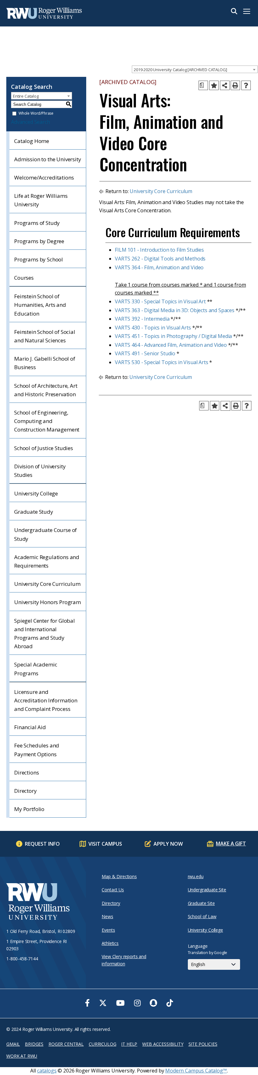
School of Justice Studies (43, 448)
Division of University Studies (39, 470)
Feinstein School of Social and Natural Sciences (44, 336)
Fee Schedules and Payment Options (36, 750)
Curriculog (102, 1044)
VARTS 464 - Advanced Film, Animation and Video (171, 344)
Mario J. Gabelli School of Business (44, 363)
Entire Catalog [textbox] (26, 96)
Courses (24, 277)
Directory (25, 790)
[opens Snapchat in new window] (153, 1003)
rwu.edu (196, 876)
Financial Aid (30, 727)
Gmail (13, 1044)
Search (234, 11)
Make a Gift (231, 843)
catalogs (47, 1070)
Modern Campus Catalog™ (196, 1070)
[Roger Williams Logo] (37, 13)
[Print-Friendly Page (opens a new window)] (235, 85)
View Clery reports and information (124, 959)
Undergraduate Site (207, 890)
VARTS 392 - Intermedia (142, 318)
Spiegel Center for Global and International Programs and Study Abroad (44, 633)
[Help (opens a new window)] (246, 85)
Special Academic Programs (35, 669)
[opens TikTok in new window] (169, 1003)
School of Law (202, 916)
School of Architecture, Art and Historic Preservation (45, 390)
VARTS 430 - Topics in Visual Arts (153, 327)
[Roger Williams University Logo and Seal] (43, 902)
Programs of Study (37, 222)
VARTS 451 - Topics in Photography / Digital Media (173, 336)
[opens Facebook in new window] (87, 1003)
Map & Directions (119, 876)
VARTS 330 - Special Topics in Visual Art (160, 301)
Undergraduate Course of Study (45, 534)
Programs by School (38, 259)
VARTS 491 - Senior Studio (145, 353)
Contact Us (113, 890)
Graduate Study (33, 511)
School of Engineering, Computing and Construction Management (46, 421)
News (107, 916)
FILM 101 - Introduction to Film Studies (159, 249)
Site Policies (202, 1044)
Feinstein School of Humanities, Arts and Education (40, 305)
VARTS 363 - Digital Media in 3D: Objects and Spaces (174, 310)
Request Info (42, 843)
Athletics (110, 943)
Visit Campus (105, 843)
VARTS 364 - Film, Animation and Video (159, 267)
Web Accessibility (162, 1044)
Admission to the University (47, 159)
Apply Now (168, 843)
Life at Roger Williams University (40, 200)
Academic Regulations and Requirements (46, 561)
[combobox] (195, 69)
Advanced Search (30, 121)
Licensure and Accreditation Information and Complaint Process (45, 700)
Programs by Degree (39, 241)
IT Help (129, 1044)
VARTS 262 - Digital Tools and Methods (160, 258)
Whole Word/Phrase (36, 113)
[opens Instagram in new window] (137, 1003)
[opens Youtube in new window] (120, 1003)
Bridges (34, 1044)
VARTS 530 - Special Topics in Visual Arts (161, 362)
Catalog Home (31, 141)
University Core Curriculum (47, 583)
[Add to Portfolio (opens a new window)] (214, 85)
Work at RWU (21, 1056)
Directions (26, 772)
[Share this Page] (225, 85)
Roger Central (66, 1044)
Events (108, 930)
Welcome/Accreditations (44, 177)
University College (36, 493)
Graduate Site (201, 903)
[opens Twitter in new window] (103, 1003)
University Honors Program (47, 602)
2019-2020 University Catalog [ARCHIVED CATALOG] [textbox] (180, 69)
